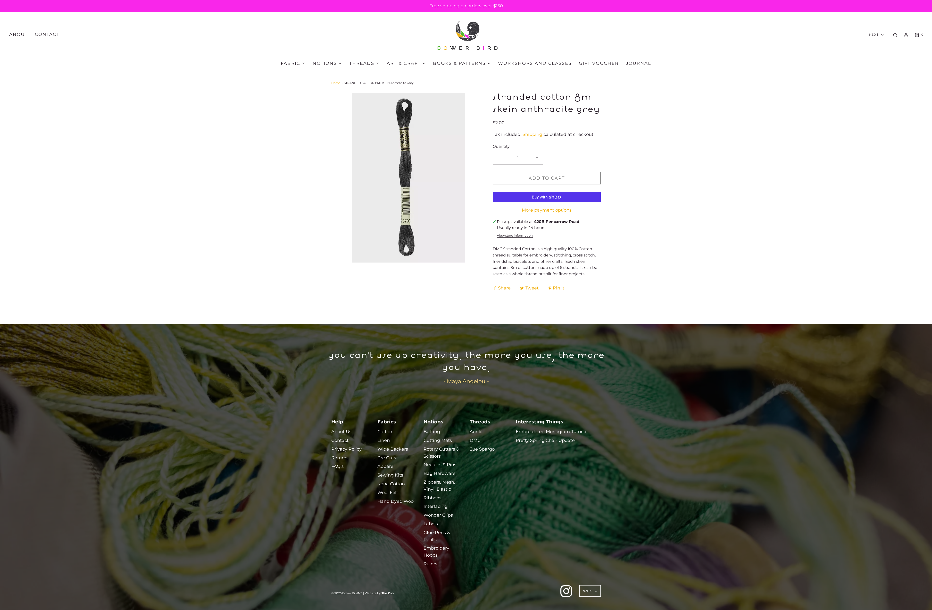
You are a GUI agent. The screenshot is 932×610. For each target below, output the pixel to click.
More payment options (547, 210)
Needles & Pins (440, 464)
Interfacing (435, 506)
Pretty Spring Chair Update (545, 440)
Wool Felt (387, 492)
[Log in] (906, 35)
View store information (515, 235)
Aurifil (476, 431)
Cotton (384, 431)
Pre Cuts (386, 458)
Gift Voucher (599, 63)
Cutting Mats (438, 440)
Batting (432, 431)
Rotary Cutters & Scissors (441, 452)
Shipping (532, 134)
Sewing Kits (390, 475)
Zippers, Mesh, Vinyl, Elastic (439, 485)
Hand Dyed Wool (396, 501)
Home (336, 83)
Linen (383, 440)
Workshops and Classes (535, 63)
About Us (341, 431)
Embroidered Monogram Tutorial (552, 431)
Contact (47, 34)
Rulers (430, 564)
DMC (475, 440)
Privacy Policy (346, 449)
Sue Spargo (482, 449)
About (18, 34)
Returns (340, 458)
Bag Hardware (440, 473)
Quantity (501, 146)
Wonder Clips (438, 515)
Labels (431, 524)
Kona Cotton (391, 483)
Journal (638, 63)
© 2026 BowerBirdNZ (346, 593)
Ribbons (432, 498)
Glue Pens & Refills (437, 536)
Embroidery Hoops (436, 551)
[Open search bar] (895, 34)
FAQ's (337, 466)
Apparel (386, 466)
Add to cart (547, 178)
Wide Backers (392, 449)
